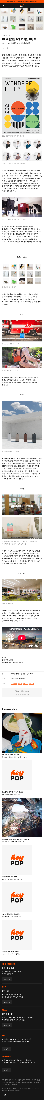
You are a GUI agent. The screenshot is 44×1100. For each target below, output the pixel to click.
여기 (17, 479)
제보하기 (7, 1002)
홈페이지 (25, 683)
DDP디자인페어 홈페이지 (22, 474)
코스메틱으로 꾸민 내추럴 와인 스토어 (13, 792)
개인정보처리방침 (12, 1084)
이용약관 (4, 1084)
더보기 (6, 1049)
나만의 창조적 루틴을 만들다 (10, 951)
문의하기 (7, 979)
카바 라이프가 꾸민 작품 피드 (10, 877)
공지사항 (38, 1082)
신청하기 (7, 1025)
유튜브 (11, 564)
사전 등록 (31, 683)
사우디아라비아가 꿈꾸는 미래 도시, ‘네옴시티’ (15, 839)
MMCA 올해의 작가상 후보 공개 (11, 914)
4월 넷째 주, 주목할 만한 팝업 (10, 755)
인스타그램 (14, 683)
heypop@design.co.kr (28, 1082)
